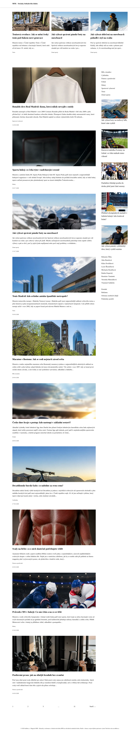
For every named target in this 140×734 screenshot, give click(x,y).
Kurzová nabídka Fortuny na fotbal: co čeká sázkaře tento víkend (113, 153)
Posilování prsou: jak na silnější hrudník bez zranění (38, 675)
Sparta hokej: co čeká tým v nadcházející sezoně (35, 170)
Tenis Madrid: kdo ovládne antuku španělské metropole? (40, 296)
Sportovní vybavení (17, 121)
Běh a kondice (16, 373)
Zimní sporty (54, 52)
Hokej (14, 184)
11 (74, 706)
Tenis (13, 52)
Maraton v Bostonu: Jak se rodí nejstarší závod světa (38, 359)
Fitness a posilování (17, 563)
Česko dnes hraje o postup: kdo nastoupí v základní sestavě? (41, 422)
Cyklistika (15, 500)
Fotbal (14, 437)
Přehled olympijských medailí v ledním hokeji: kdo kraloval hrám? (114, 216)
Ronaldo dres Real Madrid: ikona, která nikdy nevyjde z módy (43, 106)
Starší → (93, 706)
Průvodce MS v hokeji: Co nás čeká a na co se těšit (37, 612)
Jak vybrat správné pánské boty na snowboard (35, 233)
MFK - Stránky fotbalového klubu (25, 4)
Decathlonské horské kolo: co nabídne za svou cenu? (37, 485)
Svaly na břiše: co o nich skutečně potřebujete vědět (37, 549)
